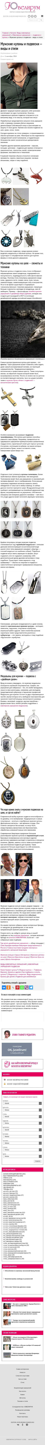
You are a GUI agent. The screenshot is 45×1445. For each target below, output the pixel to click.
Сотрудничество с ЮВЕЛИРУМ (22, 1407)
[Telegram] (35, 16)
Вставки (5, 1134)
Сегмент (5, 1101)
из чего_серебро (10, 1224)
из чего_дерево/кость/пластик (14, 1218)
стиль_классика (9, 1249)
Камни (22, 1394)
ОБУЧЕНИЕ (8, 1187)
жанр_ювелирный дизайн (13, 1214)
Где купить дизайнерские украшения (14, 943)
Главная (5, 33)
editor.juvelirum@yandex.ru (14, 16)
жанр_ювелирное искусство (14, 1212)
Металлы (23, 1398)
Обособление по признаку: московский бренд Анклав (22, 1270)
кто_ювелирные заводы (12, 1241)
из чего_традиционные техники (15, 1230)
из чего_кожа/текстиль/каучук (14, 1222)
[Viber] (26, 987)
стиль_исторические (11, 1247)
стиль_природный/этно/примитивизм (17, 1253)
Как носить (22, 1391)
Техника (5, 1140)
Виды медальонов (34, 974)
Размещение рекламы (22, 1410)
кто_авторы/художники (12, 1234)
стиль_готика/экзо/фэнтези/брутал (16, 1245)
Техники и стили (22, 1401)
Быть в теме (23, 1379)
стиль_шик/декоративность (13, 1259)
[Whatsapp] (22, 987)
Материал (6, 1127)
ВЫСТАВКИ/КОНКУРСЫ (13, 1176)
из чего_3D (8, 1216)
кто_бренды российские (13, 1237)
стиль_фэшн (9, 1255)
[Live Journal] (13, 987)
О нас (22, 1382)
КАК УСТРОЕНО (10, 1181)
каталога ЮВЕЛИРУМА (17, 937)
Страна (5, 1147)
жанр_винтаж (8, 1201)
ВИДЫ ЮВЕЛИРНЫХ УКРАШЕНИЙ (14, 964)
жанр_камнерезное (11, 1203)
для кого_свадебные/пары (13, 1195)
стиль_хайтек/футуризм (12, 1257)
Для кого (6, 1107)
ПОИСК (37, 1161)
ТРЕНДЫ (8, 1189)
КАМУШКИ (8, 1183)
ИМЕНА (7, 1178)
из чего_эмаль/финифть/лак (14, 1232)
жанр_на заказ (9, 1207)
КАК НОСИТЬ (9, 1180)
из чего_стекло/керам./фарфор (15, 1226)
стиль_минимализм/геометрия (14, 1251)
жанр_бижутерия (10, 1199)
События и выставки (22, 1376)
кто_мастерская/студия (12, 1239)
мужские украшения (21, 935)
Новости (22, 1372)
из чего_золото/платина (12, 1220)
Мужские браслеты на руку (18, 957)
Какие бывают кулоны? (9, 970)
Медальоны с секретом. (17, 974)
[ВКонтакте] (29, 16)
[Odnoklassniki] (32, 16)
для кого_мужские (10, 1193)
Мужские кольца (7, 955)
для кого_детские (10, 1191)
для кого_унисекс (10, 1197)
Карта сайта (32, 1439)
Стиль (5, 1114)
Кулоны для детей (7, 976)
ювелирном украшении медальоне (14, 706)
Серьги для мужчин (22, 955)
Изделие (5, 1120)
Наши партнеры (22, 1417)
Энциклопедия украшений (22, 1388)
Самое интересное (22, 1369)
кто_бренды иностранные (13, 1235)
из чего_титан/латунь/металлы (15, 1228)
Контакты (22, 1413)
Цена (4, 1154)
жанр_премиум (9, 1208)
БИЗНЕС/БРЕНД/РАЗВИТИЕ (14, 1174)
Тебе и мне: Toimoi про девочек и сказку (18, 1287)
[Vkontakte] (4, 987)
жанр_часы (8, 1210)
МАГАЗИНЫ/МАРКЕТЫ (12, 1185)
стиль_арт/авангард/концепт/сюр (15, 1243)
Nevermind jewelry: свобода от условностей (19, 1279)
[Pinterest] (17, 987)
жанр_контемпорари (11, 1205)
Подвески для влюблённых (26, 976)
